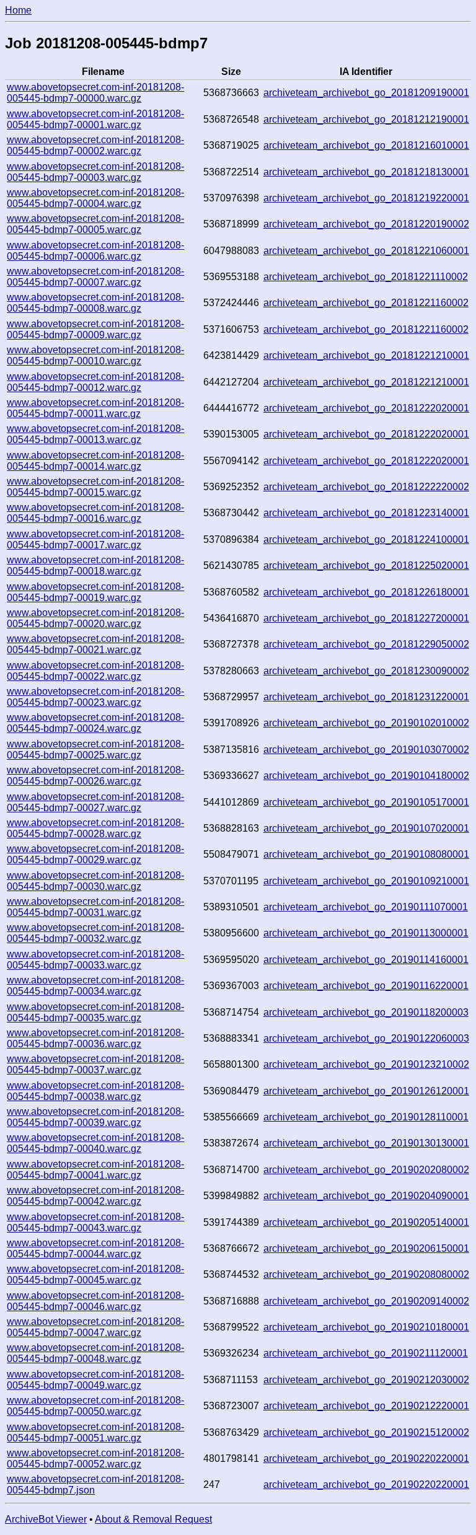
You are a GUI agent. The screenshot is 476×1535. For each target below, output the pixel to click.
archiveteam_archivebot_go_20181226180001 (366, 592)
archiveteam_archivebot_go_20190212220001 (366, 1406)
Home (18, 10)
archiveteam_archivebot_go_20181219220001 (366, 198)
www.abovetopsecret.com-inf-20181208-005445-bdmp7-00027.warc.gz (95, 802)
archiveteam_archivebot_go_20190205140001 (366, 1222)
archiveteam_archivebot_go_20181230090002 (366, 671)
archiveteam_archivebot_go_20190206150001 (366, 1248)
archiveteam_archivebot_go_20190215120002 (366, 1432)
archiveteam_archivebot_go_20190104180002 (366, 775)
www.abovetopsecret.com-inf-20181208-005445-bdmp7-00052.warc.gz (95, 1458)
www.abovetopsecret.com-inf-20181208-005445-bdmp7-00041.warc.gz (95, 1170)
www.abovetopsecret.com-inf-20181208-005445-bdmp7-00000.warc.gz (95, 92)
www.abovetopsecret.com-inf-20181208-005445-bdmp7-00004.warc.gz (95, 198)
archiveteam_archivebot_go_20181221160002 (366, 302)
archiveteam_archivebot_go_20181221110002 (365, 276)
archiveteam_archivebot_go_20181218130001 (366, 172)
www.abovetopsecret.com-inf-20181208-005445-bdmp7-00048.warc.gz (95, 1353)
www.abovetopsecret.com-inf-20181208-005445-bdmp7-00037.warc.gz (95, 1064)
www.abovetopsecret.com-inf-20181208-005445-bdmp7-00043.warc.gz (95, 1222)
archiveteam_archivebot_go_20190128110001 (366, 1117)
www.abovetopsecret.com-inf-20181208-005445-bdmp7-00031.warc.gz (95, 907)
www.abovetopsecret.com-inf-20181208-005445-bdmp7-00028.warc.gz (95, 828)
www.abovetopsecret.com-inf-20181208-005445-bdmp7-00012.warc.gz (95, 382)
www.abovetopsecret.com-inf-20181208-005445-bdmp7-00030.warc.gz (95, 881)
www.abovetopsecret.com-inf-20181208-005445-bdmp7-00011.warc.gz (95, 408)
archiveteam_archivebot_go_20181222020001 (366, 408)
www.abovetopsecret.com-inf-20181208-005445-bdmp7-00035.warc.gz (95, 1012)
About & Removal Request (153, 1519)
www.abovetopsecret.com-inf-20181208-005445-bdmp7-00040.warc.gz (95, 1143)
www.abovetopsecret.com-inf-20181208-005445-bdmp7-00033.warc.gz (95, 959)
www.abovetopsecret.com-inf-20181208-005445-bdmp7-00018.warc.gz (95, 565)
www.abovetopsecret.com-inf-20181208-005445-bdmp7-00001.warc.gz (95, 119)
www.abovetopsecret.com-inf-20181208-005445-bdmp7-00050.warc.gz (95, 1406)
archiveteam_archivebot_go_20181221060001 (366, 250)
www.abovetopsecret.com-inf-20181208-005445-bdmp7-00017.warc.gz (95, 539)
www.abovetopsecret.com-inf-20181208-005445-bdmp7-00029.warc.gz (95, 854)
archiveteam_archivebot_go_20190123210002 (366, 1064)
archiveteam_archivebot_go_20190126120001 (366, 1091)
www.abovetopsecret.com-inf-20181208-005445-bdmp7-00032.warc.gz (95, 933)
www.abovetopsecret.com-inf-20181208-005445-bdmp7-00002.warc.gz (95, 145)
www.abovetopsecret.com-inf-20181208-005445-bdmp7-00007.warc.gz (95, 277)
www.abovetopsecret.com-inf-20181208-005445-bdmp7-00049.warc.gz (95, 1380)
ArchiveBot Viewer (46, 1519)
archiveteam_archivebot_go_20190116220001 (366, 985)
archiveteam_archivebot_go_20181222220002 (366, 487)
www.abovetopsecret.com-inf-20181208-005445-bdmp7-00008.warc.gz (95, 303)
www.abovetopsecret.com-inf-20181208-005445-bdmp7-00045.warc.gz (95, 1274)
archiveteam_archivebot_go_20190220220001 (366, 1458)
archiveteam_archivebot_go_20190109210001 (366, 881)
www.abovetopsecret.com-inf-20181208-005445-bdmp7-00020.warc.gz (95, 618)
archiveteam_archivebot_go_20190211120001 (365, 1353)
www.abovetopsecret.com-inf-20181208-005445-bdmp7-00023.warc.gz (95, 697)
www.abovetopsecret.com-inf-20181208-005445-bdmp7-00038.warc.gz (95, 1091)
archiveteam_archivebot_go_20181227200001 (366, 618)
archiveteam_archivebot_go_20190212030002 (366, 1379)
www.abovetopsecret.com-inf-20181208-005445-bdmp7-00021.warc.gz (95, 644)
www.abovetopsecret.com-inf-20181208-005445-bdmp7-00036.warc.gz (95, 1038)
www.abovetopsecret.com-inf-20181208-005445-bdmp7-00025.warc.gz (95, 749)
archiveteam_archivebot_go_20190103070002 (366, 749)
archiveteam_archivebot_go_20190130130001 (366, 1143)
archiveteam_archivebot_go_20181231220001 (366, 697)
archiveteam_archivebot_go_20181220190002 (366, 224)
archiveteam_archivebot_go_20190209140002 (366, 1301)
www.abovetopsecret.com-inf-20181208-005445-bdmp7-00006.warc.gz (95, 251)
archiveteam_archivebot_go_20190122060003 (366, 1038)
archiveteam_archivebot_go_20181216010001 (366, 145)
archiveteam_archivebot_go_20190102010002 (366, 723)
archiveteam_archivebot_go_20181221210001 (366, 355)
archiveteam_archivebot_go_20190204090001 (366, 1195)
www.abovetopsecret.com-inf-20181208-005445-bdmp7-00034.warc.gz (95, 985)
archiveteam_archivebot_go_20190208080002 (366, 1274)
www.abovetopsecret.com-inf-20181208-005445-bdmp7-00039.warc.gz (95, 1117)
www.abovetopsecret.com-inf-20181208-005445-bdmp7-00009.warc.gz (95, 329)
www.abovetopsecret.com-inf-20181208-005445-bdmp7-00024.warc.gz (95, 723)
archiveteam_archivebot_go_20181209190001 (366, 92)
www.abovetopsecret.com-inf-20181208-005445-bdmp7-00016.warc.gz (95, 513)
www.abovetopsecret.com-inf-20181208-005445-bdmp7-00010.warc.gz (95, 355)
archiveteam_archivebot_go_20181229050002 (366, 644)
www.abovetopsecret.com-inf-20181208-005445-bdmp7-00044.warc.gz (95, 1248)
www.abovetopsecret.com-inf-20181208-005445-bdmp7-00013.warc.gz (95, 434)
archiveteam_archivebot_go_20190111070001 (365, 907)
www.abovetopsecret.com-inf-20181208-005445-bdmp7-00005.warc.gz (95, 224)
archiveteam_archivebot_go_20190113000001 (366, 933)
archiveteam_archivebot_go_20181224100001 (366, 539)
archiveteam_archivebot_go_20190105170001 (366, 802)
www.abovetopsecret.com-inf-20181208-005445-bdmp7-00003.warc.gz (95, 172)
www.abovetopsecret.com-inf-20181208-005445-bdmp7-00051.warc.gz (95, 1432)
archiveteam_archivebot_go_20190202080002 (366, 1169)
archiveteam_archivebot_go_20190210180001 (366, 1327)
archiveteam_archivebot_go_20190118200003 (366, 1012)
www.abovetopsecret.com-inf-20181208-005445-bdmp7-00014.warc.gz (95, 461)
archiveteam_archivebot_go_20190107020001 (366, 828)
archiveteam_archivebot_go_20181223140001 (366, 513)
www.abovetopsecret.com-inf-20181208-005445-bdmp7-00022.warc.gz (95, 671)
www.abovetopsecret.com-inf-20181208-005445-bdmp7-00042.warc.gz (95, 1196)
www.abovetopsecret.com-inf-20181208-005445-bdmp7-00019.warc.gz (95, 592)
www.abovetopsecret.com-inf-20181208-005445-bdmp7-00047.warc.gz (95, 1327)
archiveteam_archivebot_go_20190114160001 (366, 959)
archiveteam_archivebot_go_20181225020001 (366, 565)
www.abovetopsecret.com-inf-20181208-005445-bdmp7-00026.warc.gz (95, 775)
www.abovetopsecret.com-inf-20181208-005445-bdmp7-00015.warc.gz (95, 487)
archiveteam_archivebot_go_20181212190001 (366, 119)
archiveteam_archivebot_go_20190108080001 (366, 854)
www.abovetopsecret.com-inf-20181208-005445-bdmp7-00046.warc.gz (95, 1301)
